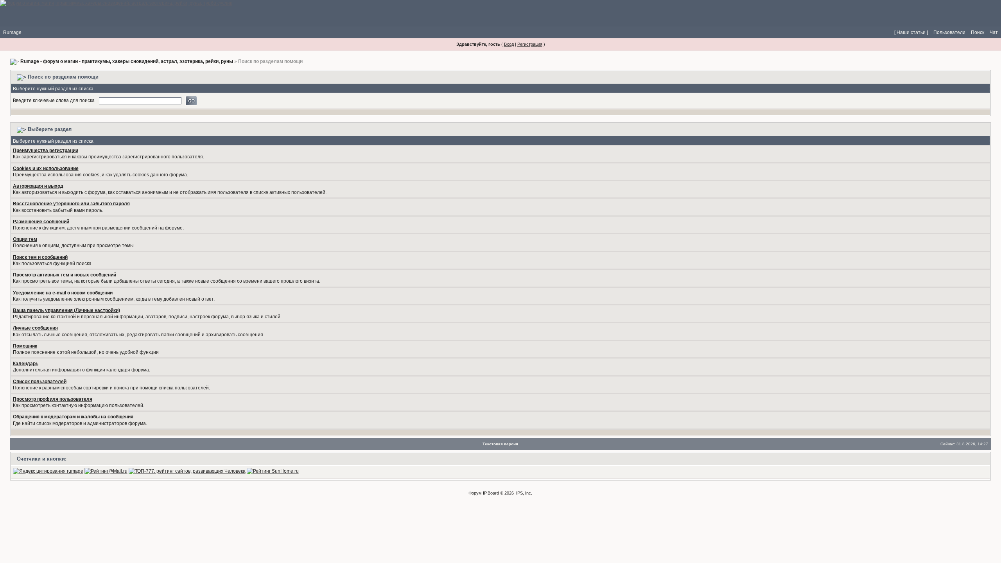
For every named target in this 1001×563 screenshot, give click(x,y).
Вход (509, 44)
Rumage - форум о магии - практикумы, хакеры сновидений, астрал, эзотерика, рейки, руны (126, 61)
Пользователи (949, 32)
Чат (994, 32)
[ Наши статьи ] (911, 32)
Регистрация (529, 44)
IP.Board (491, 493)
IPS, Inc (523, 493)
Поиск (977, 32)
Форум (475, 493)
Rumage (12, 32)
